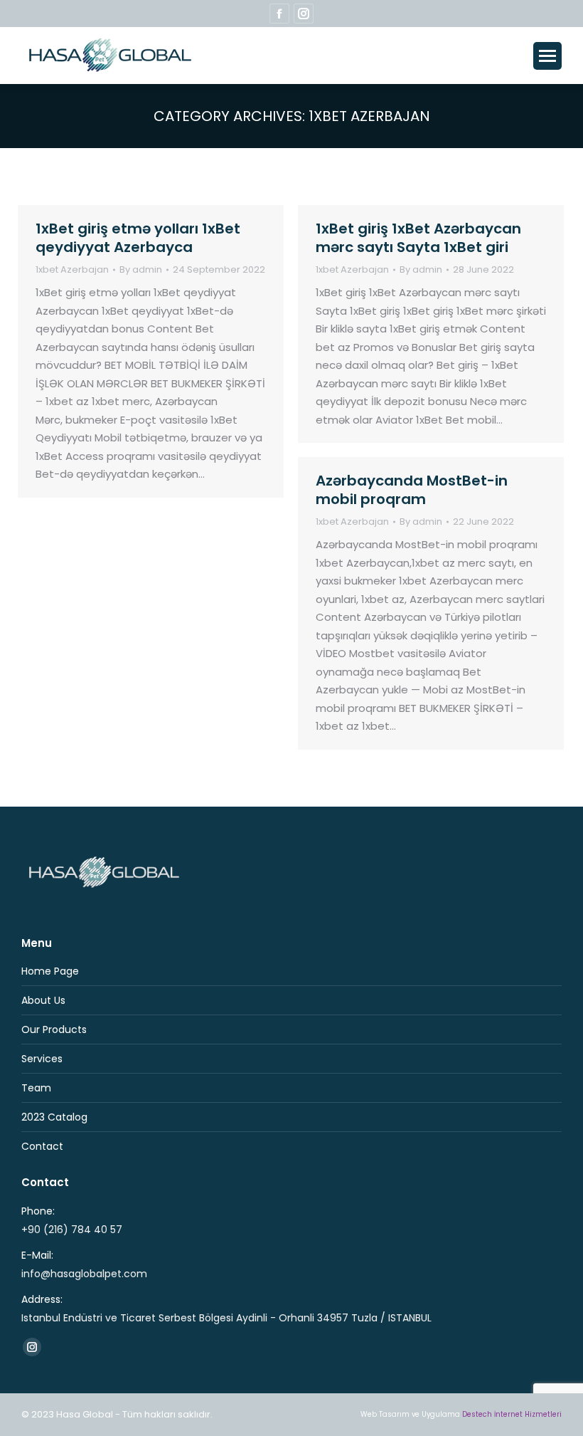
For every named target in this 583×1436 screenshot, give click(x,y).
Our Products (54, 1029)
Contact (42, 1146)
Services (42, 1059)
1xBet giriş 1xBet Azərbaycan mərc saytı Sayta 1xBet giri (418, 238)
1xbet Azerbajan (72, 269)
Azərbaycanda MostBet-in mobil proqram (412, 490)
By (140, 269)
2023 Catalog (54, 1117)
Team (36, 1088)
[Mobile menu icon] (547, 56)
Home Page (50, 971)
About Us (43, 1000)
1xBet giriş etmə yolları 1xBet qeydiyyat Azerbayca (138, 238)
